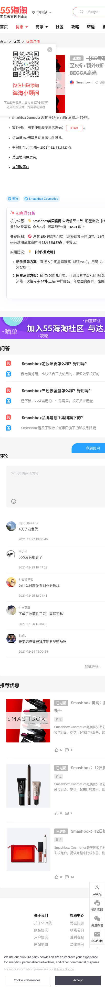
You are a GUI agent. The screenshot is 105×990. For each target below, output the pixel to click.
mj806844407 (28, 523)
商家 (39, 26)
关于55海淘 (43, 923)
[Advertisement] (52, 621)
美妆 (15, 198)
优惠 (19, 26)
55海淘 (14, 12)
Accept (78, 980)
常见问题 (77, 923)
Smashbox (83, 82)
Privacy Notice (64, 969)
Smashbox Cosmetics (43, 198)
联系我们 (77, 930)
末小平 (23, 551)
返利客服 (77, 937)
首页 (3, 41)
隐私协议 (41, 930)
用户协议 (41, 937)
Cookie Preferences (27, 980)
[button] (42, 12)
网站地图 (41, 944)
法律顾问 (77, 944)
